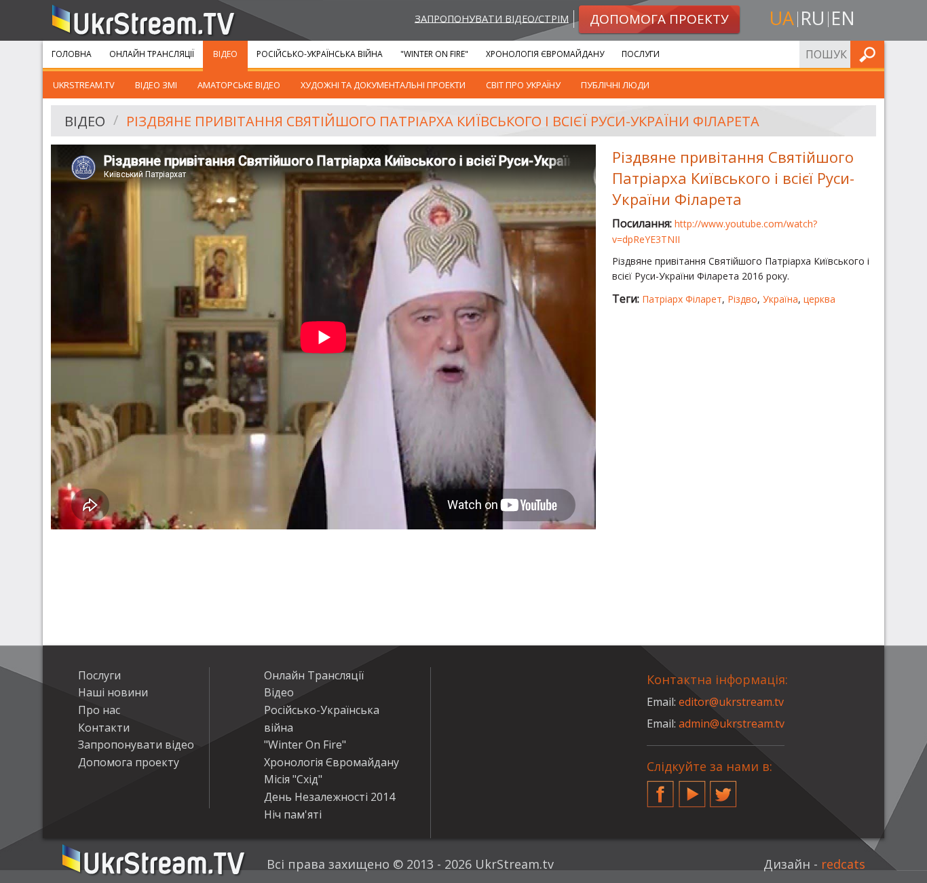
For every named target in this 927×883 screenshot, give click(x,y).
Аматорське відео (238, 85)
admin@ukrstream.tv (731, 723)
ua (782, 18)
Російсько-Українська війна (320, 54)
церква (819, 299)
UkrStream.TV (84, 85)
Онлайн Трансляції (151, 54)
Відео (225, 54)
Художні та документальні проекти (383, 85)
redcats (843, 864)
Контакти (104, 727)
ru (812, 18)
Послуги (641, 54)
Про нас (99, 709)
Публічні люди (615, 85)
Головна (72, 54)
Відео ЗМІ (156, 85)
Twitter (723, 788)
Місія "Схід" (293, 779)
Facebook (660, 788)
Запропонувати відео (136, 744)
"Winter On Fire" (434, 54)
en (843, 18)
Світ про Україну (523, 85)
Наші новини (113, 692)
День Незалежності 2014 (329, 796)
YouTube (692, 788)
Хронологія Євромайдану (545, 54)
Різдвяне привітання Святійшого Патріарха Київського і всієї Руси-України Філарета (442, 121)
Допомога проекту (128, 762)
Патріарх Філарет (682, 299)
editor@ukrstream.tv (731, 701)
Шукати (870, 54)
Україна (780, 299)
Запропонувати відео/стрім (492, 18)
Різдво (742, 299)
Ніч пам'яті (293, 814)
